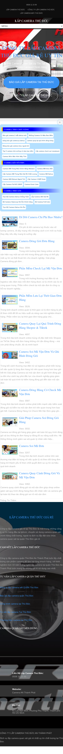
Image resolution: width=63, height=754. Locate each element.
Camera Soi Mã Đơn (31, 446)
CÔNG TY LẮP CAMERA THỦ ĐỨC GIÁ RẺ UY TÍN (31, 51)
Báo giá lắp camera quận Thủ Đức (16, 595)
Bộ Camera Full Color (42, 202)
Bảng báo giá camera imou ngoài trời (16, 146)
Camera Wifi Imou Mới (45, 168)
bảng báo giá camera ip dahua (14, 140)
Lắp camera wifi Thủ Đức (31, 13)
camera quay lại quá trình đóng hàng (40, 140)
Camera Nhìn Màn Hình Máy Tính (14, 156)
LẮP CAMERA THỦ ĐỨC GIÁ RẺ (31, 517)
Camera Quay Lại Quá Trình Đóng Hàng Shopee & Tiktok (40, 325)
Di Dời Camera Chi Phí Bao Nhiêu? (40, 217)
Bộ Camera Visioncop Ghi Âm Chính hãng (18, 202)
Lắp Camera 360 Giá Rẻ (39, 197)
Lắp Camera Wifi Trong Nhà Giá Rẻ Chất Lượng (20, 174)
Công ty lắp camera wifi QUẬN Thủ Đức (19, 587)
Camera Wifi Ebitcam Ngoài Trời (14, 179)
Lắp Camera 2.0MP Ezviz (36, 179)
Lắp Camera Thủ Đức (15, 10)
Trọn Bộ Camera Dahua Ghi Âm (14, 207)
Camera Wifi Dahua (46, 174)
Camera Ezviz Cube (32, 184)
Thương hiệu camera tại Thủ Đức (16, 620)
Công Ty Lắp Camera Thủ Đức (41, 10)
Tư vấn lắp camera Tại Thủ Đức (15, 612)
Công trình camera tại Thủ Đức (15, 604)
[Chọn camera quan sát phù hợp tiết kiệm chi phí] (60, 122)
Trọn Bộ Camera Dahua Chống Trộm (16, 197)
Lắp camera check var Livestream (47, 151)
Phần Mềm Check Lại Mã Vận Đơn (40, 268)
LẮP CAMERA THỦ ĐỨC (31, 21)
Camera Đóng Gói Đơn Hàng (37, 241)
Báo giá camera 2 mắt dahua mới (14, 135)
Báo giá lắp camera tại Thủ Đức (31, 82)
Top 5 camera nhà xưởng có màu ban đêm (18, 151)
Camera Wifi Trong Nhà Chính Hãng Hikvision (19, 168)
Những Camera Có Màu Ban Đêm (41, 135)
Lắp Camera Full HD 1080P (12, 184)
